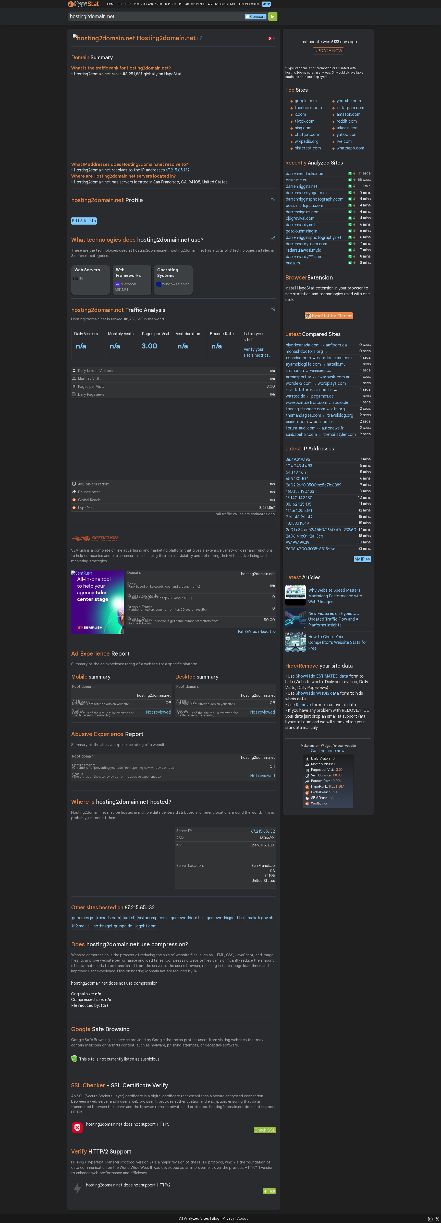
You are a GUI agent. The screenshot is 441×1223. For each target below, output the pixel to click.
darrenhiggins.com (303, 212)
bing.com (303, 128)
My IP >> (362, 559)
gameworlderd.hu (187, 918)
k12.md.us (81, 926)
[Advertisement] (173, 120)
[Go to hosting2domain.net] (199, 38)
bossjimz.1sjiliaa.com (304, 205)
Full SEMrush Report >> (257, 631)
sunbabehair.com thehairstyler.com (321, 434)
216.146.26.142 (299, 517)
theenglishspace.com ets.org (315, 409)
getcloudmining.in (301, 231)
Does (129, 944)
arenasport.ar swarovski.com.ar (318, 377)
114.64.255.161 (299, 510)
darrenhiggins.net (301, 186)
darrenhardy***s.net (304, 256)
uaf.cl (129, 918)
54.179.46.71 (297, 472)
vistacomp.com (152, 918)
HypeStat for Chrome (332, 316)
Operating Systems (167, 272)
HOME (111, 4)
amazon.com (348, 114)
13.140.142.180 (299, 497)
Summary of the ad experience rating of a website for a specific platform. (134, 664)
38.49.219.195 (298, 459)
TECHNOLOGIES (249, 4)
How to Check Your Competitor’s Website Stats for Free (337, 642)
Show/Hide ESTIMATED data (322, 676)
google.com (306, 100)
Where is (121, 801)
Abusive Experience (107, 734)
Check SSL (264, 1130)
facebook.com (308, 107)
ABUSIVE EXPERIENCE (222, 4)
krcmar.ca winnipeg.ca (308, 370)
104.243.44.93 (299, 466)
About (242, 1218)
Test (271, 1191)
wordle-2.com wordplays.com (316, 383)
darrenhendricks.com (305, 173)
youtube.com (349, 100)
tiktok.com (304, 121)
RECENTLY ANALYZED (148, 4)
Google (100, 1029)
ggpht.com (146, 926)
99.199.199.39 (297, 542)
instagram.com (350, 107)
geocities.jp (82, 918)
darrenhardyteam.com (306, 244)
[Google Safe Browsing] (74, 1058)
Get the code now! (328, 750)
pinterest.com (308, 148)
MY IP (266, 4)
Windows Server (175, 284)
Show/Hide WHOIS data (317, 693)
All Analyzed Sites (194, 1218)
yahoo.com (347, 134)
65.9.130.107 (297, 478)
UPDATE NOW (328, 51)
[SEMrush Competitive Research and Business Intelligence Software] (94, 538)
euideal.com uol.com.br (309, 421)
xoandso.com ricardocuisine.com (319, 357)
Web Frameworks (128, 272)
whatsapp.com (350, 148)
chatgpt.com (307, 134)
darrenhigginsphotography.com (315, 199)
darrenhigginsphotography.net (313, 237)
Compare (257, 16)
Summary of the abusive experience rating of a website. (119, 744)
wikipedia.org (306, 141)
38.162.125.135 (298, 504)
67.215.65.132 (178, 170)
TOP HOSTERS (173, 4)
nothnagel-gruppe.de (113, 926)
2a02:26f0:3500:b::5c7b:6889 (313, 485)
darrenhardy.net (300, 224)
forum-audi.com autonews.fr (315, 428)
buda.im (293, 263)
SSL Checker (119, 1085)
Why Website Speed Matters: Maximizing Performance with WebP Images (335, 596)
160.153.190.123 (300, 491)
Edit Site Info (84, 221)
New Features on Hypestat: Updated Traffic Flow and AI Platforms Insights (333, 619)
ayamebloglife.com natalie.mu (316, 364)
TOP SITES (124, 4)
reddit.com (347, 121)
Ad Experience (100, 653)
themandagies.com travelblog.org (319, 415)
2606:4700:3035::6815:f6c (310, 549)
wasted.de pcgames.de (310, 396)
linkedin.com (348, 128)
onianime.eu (296, 180)
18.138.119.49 (297, 523)
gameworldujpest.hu (225, 918)
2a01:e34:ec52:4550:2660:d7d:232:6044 (323, 529)
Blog (215, 1218)
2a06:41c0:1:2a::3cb (304, 536)
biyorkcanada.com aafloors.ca (316, 345)
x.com (300, 114)
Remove (303, 704)
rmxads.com (108, 918)
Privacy (228, 1218)
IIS (81, 278)
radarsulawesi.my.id (303, 250)
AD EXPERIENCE (195, 4)
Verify (101, 1151)
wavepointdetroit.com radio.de (317, 402)
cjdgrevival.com (300, 218)
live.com (344, 141)
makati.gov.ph (260, 918)
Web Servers (87, 270)
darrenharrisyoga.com (306, 192)
